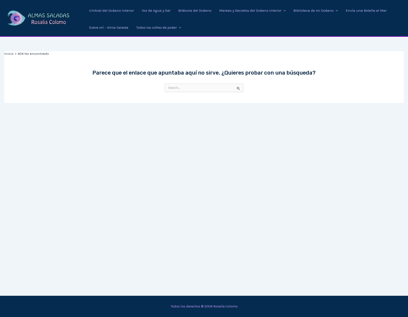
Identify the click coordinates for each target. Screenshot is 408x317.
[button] (283, 10)
